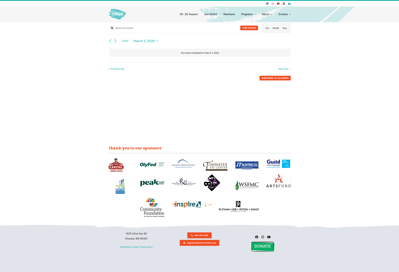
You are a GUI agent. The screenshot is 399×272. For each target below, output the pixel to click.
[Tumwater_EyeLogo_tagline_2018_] (215, 161)
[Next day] (115, 41)
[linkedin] (289, 3)
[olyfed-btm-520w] (152, 163)
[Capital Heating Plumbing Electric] (116, 159)
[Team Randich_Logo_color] (278, 160)
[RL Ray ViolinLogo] (184, 179)
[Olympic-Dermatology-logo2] (184, 159)
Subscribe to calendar (275, 78)
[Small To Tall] (120, 179)
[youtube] (278, 3)
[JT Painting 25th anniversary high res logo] (247, 162)
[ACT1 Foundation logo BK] (211, 175)
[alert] (200, 53)
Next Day (283, 68)
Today (125, 40)
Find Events (249, 27)
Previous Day (117, 68)
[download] (278, 175)
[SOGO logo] (117, 8)
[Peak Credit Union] (152, 180)
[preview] (152, 198)
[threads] (284, 3)
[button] (262, 242)
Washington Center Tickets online (136, 247)
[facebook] (267, 3)
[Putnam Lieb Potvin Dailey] (239, 202)
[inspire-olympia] (192, 202)
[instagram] (273, 3)
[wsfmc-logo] (247, 182)
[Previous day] (110, 41)
